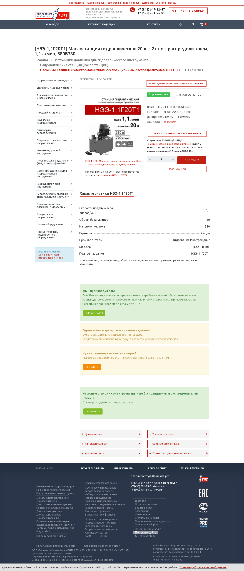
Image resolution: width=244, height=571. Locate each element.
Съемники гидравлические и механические (53, 96)
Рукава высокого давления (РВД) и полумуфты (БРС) (53, 162)
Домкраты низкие (47, 501)
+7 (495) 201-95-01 (151, 12)
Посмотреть (93, 411)
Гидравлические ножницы (100, 522)
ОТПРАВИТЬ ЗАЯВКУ (188, 10)
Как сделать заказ (96, 443)
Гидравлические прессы (99, 491)
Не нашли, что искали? (148, 529)
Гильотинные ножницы (98, 526)
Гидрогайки (43, 531)
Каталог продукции (102, 24)
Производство (76, 2)
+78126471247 (146, 536)
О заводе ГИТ (143, 500)
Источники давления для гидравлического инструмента (52, 173)
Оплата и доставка (146, 504)
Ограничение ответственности (102, 545)
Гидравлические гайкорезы (101, 529)
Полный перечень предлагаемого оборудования (47, 234)
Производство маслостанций (53, 489)
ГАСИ (88, 536)
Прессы (172, 2)
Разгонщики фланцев (97, 511)
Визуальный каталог (147, 517)
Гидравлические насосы (99, 507)
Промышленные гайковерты (53, 521)
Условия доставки (163, 434)
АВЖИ (104, 536)
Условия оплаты (94, 453)
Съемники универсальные (100, 487)
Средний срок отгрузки (166, 443)
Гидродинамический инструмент (49, 185)
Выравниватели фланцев (100, 514)
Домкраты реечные (47, 518)
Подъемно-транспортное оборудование (52, 142)
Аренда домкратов (96, 532)
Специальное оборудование (45, 216)
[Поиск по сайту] (193, 24)
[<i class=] (180, 24)
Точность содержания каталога (171, 453)
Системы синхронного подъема (55, 528)
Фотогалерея (143, 514)
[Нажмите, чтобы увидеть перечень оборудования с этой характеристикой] (80, 273)
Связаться (92, 366)
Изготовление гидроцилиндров (55, 486)
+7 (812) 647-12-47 (151, 9)
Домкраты (148, 2)
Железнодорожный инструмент (49, 152)
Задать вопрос (144, 507)
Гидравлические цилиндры (53, 80)
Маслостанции (113, 2)
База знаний (142, 511)
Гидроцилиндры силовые (51, 536)
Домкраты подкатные (49, 511)
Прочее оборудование (50, 224)
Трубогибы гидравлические (46, 121)
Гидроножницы (131, 2)
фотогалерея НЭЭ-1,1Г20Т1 (112, 175)
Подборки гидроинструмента (152, 521)
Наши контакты (123, 468)
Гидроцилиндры (95, 2)
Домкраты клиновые (48, 514)
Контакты (154, 24)
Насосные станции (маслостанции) (105, 504)
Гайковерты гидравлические (46, 131)
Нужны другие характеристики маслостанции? (176, 83)
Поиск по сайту (157, 468)
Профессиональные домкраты (54, 507)
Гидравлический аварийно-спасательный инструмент (53, 195)
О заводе (52, 24)
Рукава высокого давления (101, 483)
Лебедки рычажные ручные (101, 494)
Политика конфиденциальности (55, 545)
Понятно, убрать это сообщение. (203, 567)
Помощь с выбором (146, 524)
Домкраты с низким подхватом (54, 504)
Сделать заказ (94, 313)
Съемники (161, 2)
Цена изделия (93, 434)
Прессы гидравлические (51, 105)
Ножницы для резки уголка (101, 519)
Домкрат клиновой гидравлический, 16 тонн (51, 256)
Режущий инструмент (50, 112)
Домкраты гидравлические (53, 87)
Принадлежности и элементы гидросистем (51, 205)
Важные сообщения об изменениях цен (169, 144)
